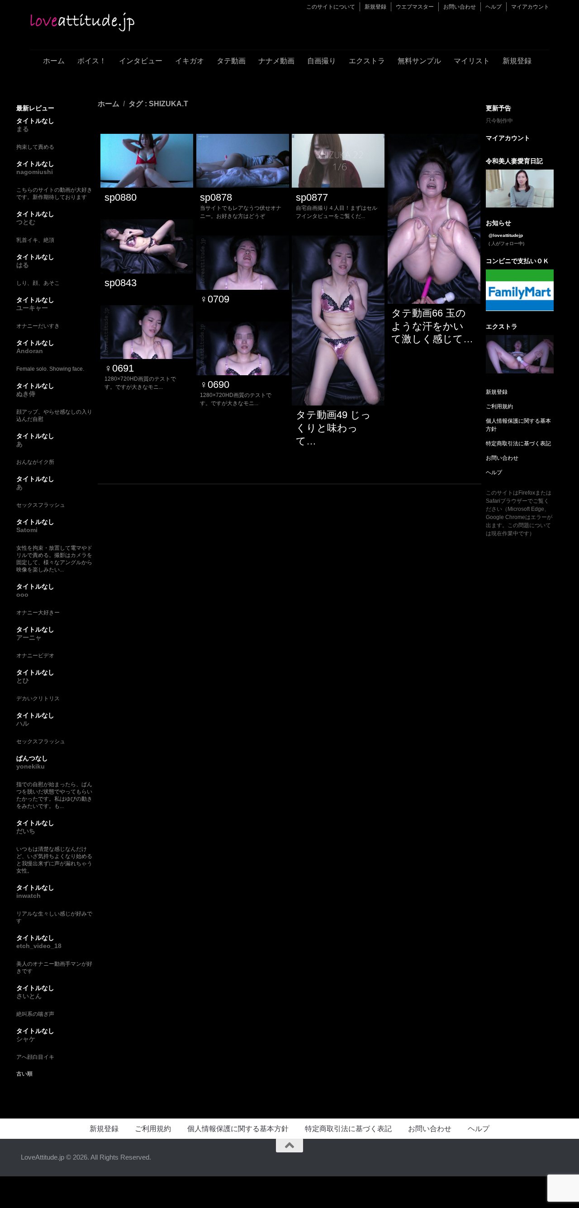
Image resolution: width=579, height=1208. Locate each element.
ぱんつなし (32, 758)
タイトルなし (35, 120)
